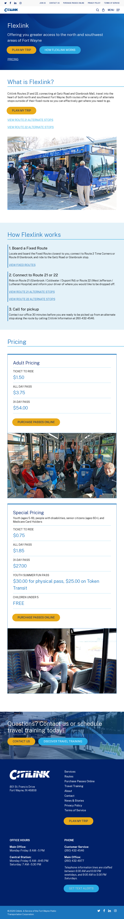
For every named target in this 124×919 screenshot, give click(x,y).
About (68, 791)
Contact (69, 795)
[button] (114, 9)
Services (69, 771)
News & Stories (74, 800)
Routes (68, 776)
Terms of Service (75, 810)
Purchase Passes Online (79, 781)
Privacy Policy (73, 805)
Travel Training (73, 786)
